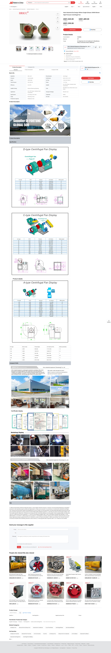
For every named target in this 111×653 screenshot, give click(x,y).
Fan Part (45, 633)
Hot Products (24, 643)
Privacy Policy (74, 647)
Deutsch (53, 645)
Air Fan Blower (74, 633)
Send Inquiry (72, 29)
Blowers (37, 9)
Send (19, 547)
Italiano (49, 645)
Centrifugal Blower (59, 627)
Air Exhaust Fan (52, 633)
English (25, 645)
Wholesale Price (57, 643)
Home (10, 9)
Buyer (72, 6)
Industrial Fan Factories (26, 633)
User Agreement (62, 647)
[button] (74, 69)
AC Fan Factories (37, 633)
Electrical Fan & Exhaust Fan (24, 627)
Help (79, 6)
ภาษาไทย (76, 645)
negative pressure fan (59, 615)
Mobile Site (83, 643)
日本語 (69, 645)
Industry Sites (63, 643)
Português (34, 645)
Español (29, 645)
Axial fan (11, 615)
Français (38, 645)
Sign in (100, 3)
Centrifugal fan (35, 615)
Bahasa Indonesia (91, 645)
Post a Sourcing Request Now (45, 547)
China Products (30, 643)
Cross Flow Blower (49, 627)
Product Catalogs (27, 612)
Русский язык (44, 645)
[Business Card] (99, 72)
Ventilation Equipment (31, 9)
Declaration (69, 647)
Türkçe (80, 645)
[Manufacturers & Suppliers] (16, 2)
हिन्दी (72, 645)
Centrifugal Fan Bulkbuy (28, 636)
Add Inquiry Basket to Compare (35, 53)
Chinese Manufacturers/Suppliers (40, 643)
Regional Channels (70, 643)
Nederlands (58, 645)
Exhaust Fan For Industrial (63, 633)
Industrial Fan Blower (84, 633)
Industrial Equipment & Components (19, 9)
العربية (62, 645)
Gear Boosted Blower (70, 627)
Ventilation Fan (13, 627)
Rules (101, 6)
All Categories (13, 6)
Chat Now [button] (93, 29)
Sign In (65, 61)
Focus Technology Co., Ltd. (47, 647)
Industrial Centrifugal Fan (15, 636)
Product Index (77, 643)
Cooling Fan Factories (14, 633)
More (10, 639)
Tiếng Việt (85, 645)
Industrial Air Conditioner (38, 627)
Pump (80, 615)
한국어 (66, 645)
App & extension (86, 6)
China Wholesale (50, 643)
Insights (88, 643)
